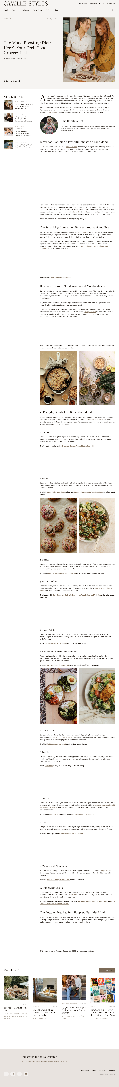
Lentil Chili (49, 766)
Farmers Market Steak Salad (55, 643)
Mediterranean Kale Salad (56, 744)
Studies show (73, 895)
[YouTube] (26, 1074)
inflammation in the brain (94, 419)
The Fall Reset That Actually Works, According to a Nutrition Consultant (24, 106)
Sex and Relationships (69, 1003)
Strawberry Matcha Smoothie (83, 814)
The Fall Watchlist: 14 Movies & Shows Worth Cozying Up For (44, 1012)
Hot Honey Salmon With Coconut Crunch (93, 901)
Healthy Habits (20, 126)
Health (7, 19)
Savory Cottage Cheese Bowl (58, 665)
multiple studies (90, 312)
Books (93, 1006)
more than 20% (71, 147)
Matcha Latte (55, 814)
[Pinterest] (19, 1074)
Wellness (36, 1006)
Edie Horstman (11, 81)
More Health (106, 970)
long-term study (107, 870)
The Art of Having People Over (16, 1009)
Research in (61, 737)
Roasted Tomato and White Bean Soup (88, 492)
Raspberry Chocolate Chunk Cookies (62, 573)
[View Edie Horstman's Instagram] (82, 121)
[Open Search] (113, 10)
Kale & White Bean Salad (56, 492)
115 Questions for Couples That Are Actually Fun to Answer (74, 1010)
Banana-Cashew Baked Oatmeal (71, 833)
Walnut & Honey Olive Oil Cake (58, 880)
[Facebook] (6, 1074)
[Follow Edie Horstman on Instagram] (19, 81)
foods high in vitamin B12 (71, 212)
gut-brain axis (82, 232)
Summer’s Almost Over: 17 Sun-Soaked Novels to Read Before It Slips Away (103, 1012)
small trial (46, 309)
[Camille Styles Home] (26, 3)
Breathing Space (9, 1004)
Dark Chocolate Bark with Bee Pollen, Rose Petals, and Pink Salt (77, 595)
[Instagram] (12, 1074)
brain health (51, 112)
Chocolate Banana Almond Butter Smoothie (78, 446)
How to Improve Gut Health (61, 277)
